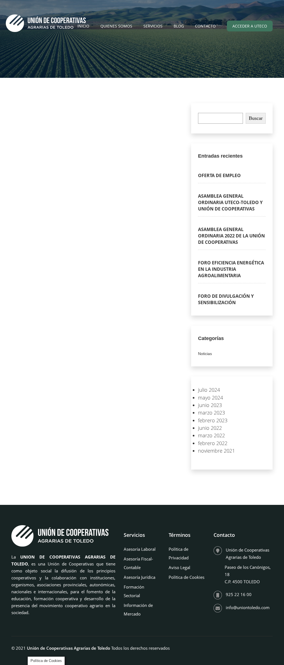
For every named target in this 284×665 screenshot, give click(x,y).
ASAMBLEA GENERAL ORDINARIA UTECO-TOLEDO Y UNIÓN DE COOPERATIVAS (230, 202)
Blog (179, 26)
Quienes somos (116, 26)
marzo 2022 (211, 435)
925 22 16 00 (239, 594)
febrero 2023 (212, 420)
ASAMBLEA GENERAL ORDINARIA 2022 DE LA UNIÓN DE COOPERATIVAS (231, 235)
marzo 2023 (211, 412)
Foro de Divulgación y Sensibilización (226, 299)
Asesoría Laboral (140, 549)
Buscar (256, 118)
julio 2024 (209, 389)
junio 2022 (210, 428)
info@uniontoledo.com (248, 607)
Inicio (83, 26)
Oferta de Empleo (219, 175)
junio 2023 (210, 405)
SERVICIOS (153, 26)
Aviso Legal (179, 567)
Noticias (205, 353)
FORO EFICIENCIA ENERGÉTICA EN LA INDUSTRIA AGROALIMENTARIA (231, 269)
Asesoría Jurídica (139, 577)
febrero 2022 (212, 443)
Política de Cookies (186, 577)
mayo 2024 (210, 397)
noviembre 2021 (216, 450)
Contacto (205, 26)
